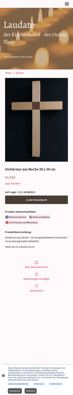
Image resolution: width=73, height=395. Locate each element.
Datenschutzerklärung (18, 383)
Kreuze (20, 72)
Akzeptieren (14, 391)
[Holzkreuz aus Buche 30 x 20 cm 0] (36, 119)
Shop (8, 72)
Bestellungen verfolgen (36, 278)
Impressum (39, 383)
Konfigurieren (56, 383)
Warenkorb (36, 290)
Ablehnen (30, 391)
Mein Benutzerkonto (36, 267)
